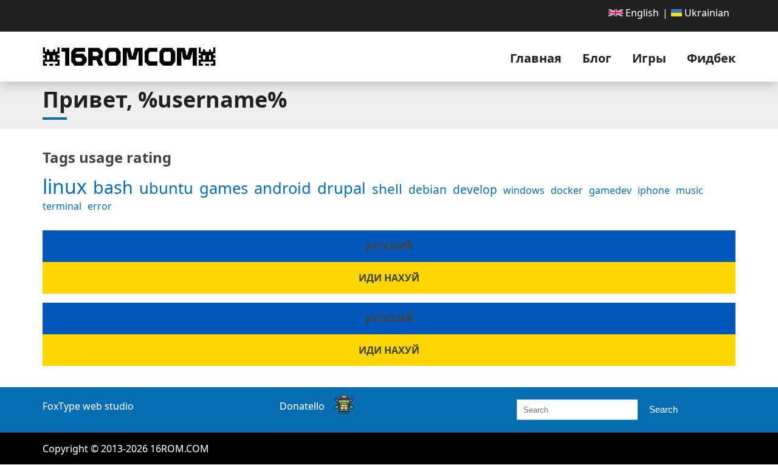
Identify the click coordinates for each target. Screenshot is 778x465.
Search (663, 409)
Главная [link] (536, 58)
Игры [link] (649, 58)
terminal (62, 206)
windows (524, 190)
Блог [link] (596, 58)
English (641, 12)
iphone (654, 190)
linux (65, 186)
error (100, 206)
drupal (341, 188)
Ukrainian (705, 12)
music (689, 190)
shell (387, 188)
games (223, 188)
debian (427, 189)
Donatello (302, 406)
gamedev (610, 190)
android (282, 188)
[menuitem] (633, 12)
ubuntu (166, 188)
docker (567, 190)
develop (475, 189)
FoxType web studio (88, 406)
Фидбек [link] (711, 58)
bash (113, 187)
